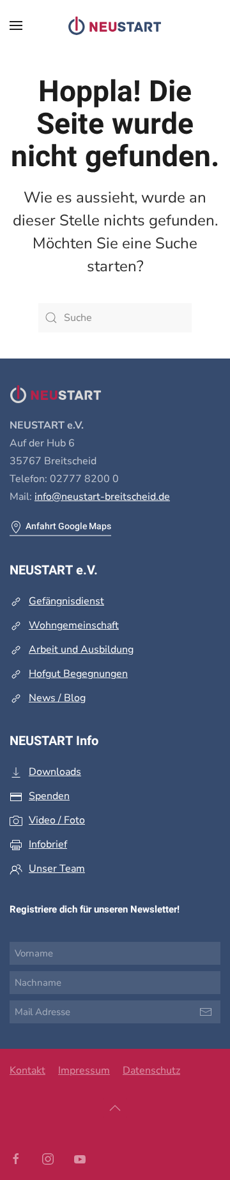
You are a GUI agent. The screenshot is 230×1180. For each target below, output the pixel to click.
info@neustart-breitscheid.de (102, 497)
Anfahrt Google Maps (68, 526)
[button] (16, 25)
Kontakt (27, 1070)
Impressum (84, 1070)
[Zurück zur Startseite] (115, 25)
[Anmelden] (205, 1011)
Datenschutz (151, 1070)
